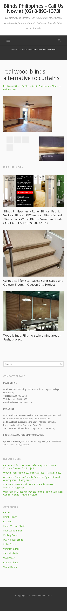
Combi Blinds (10, 516)
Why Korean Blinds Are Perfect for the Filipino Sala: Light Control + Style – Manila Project (33, 493)
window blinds (10, 562)
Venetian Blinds (11, 548)
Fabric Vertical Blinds (14, 526)
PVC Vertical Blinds (13, 539)
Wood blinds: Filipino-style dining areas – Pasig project (32, 472)
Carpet (6, 512)
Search (61, 364)
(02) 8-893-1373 (20, 399)
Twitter (17, 139)
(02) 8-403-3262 (19, 395)
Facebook (9, 139)
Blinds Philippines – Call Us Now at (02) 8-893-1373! (33, 8)
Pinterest (9, 147)
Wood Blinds (10, 567)
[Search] (59, 40)
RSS (33, 602)
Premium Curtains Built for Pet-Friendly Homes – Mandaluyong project (29, 486)
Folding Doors (10, 535)
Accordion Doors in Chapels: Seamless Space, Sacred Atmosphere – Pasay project (31, 478)
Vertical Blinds (10, 553)
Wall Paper (9, 557)
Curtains (7, 521)
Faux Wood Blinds (12, 530)
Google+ (25, 139)
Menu (8, 40)
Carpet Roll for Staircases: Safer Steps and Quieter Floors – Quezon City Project (33, 282)
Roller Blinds (9, 544)
